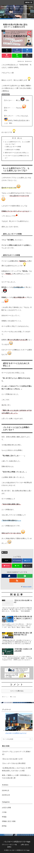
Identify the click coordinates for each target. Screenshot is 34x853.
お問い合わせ (25, 844)
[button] (27, 56)
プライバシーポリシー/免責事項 (9, 846)
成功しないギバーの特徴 (13, 146)
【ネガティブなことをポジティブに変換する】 (16, 753)
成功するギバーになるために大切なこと (17, 152)
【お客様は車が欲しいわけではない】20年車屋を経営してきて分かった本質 (16, 769)
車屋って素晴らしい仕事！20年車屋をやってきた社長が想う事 (16, 776)
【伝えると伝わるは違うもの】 (12, 759)
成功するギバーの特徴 (13, 149)
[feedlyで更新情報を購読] (24, 576)
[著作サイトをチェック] (9, 576)
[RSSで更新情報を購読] (17, 580)
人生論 (5, 552)
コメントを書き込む (17, 691)
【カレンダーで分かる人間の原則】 (14, 763)
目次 (14, 138)
